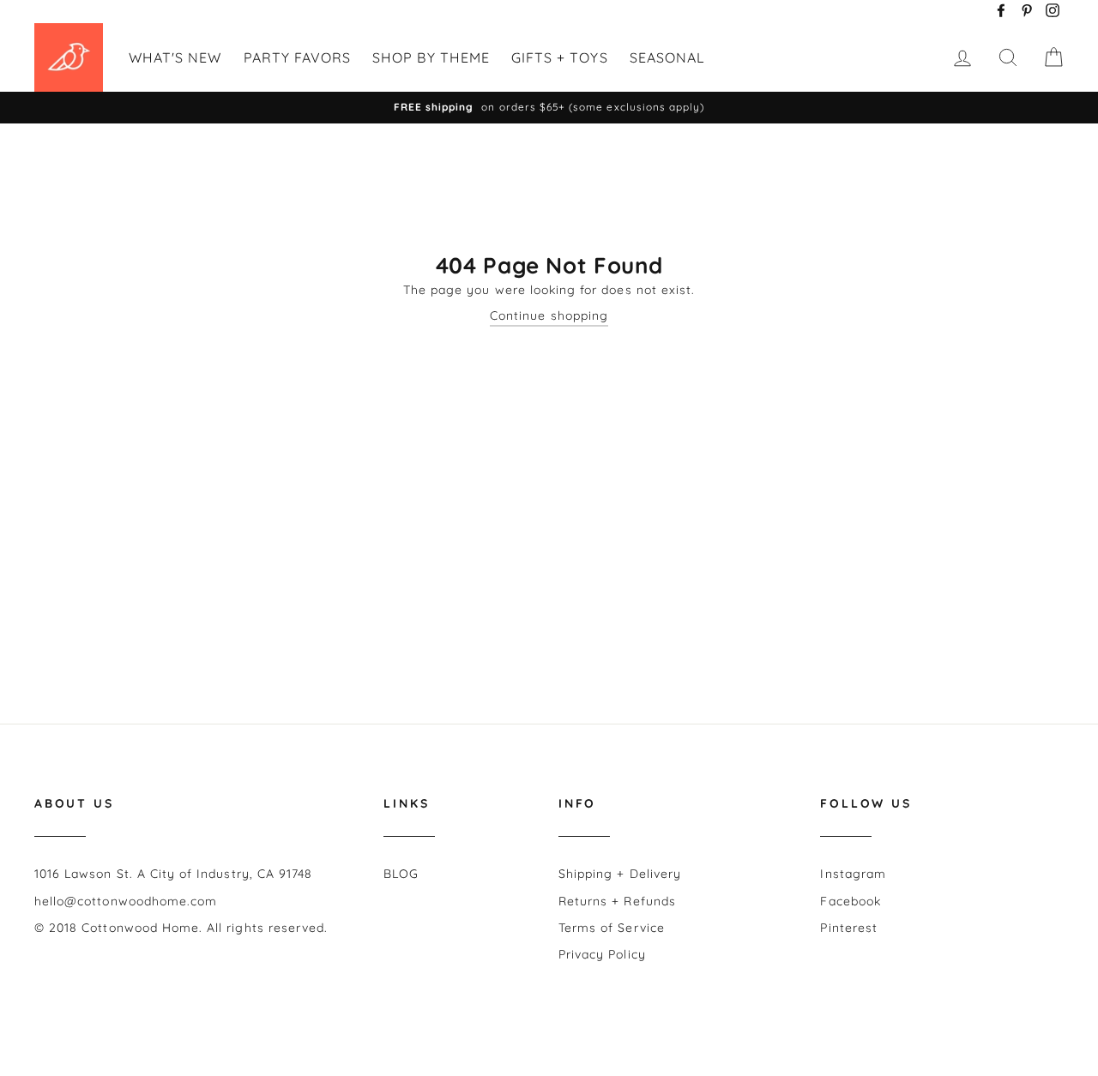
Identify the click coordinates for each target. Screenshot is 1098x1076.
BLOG (401, 873)
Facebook (850, 901)
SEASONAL (667, 57)
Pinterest (848, 927)
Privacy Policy (602, 954)
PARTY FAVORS (298, 57)
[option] (549, 107)
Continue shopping (549, 315)
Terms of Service (611, 927)
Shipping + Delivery (619, 873)
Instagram (852, 873)
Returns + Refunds (617, 901)
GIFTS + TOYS (559, 57)
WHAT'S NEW (175, 57)
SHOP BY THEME (431, 57)
